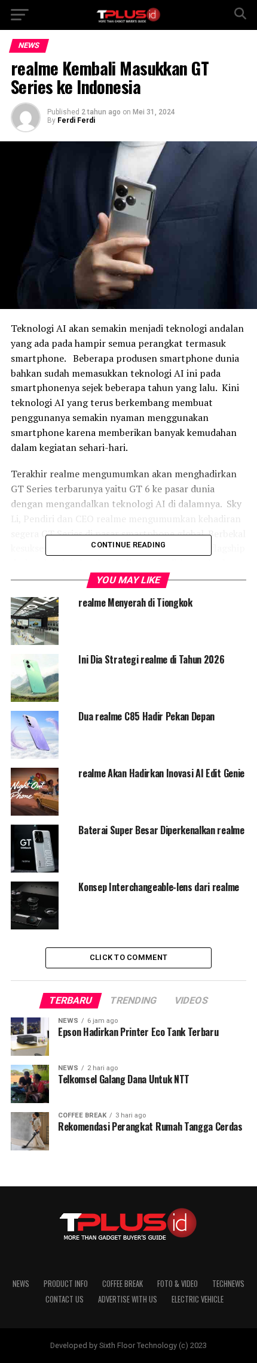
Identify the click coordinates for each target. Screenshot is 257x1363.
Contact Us (64, 1299)
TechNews (228, 1283)
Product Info (66, 1283)
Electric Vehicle (198, 1299)
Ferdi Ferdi (76, 120)
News (21, 1283)
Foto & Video (177, 1283)
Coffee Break (122, 1283)
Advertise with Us (127, 1299)
